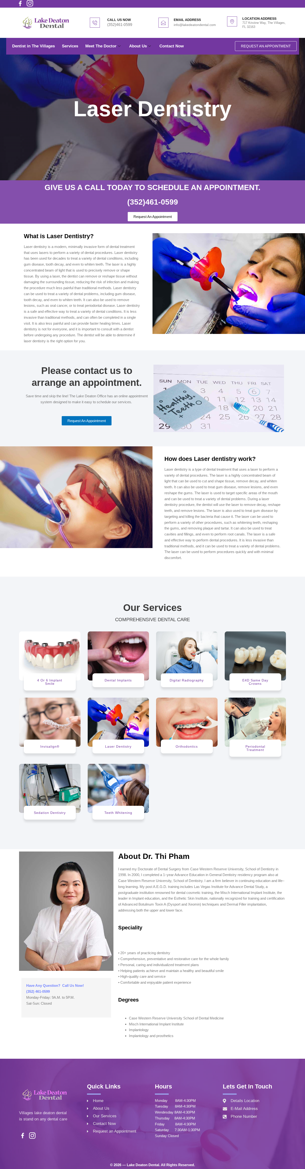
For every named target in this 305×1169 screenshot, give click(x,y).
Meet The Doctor (101, 46)
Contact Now (171, 46)
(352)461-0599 (119, 25)
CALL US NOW (119, 20)
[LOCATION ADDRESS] (232, 21)
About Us (138, 46)
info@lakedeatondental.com (195, 25)
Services (70, 46)
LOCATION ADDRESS (259, 18)
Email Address (187, 20)
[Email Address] (163, 23)
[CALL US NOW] (95, 23)
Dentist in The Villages (33, 46)
